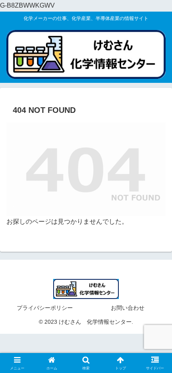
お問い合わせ (127, 308)
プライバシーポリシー (45, 308)
